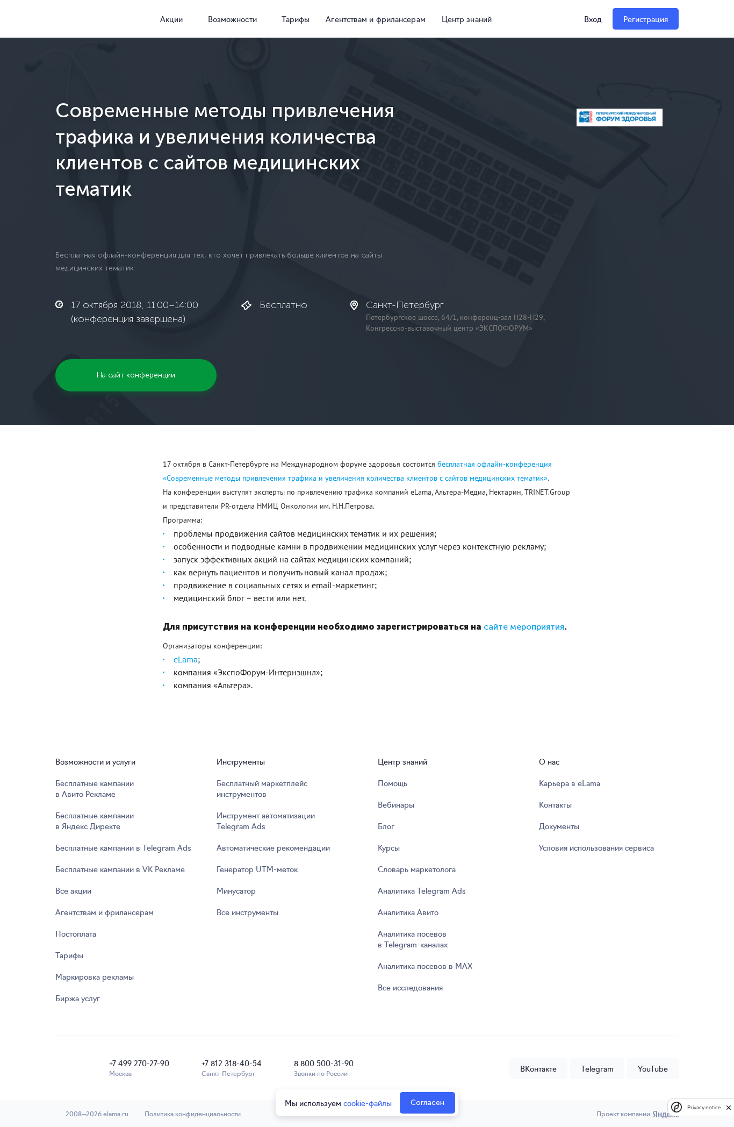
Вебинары (396, 804)
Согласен (427, 1102)
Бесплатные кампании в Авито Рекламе (94, 788)
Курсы (389, 847)
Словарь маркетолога (417, 869)
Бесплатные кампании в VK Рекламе (120, 869)
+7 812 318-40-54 (232, 1063)
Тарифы (296, 18)
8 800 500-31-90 (324, 1063)
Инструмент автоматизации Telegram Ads (266, 820)
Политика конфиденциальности (193, 1113)
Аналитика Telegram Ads (422, 890)
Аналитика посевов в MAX (425, 965)
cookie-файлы (367, 1102)
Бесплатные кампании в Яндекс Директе (94, 820)
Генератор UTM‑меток (257, 869)
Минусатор (236, 890)
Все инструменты (247, 912)
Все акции (73, 890)
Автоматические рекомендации (273, 847)
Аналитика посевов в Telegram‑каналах (413, 939)
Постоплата (75, 933)
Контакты (555, 804)
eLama (186, 659)
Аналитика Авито (408, 912)
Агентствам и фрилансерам (375, 18)
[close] (728, 1107)
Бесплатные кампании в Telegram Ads (123, 847)
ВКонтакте (538, 1068)
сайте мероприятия (524, 627)
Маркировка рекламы (94, 976)
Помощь (392, 783)
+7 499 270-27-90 (139, 1063)
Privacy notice (704, 1107)
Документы (559, 826)
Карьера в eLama (569, 783)
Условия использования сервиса (596, 847)
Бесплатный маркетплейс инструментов (262, 788)
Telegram (597, 1068)
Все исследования (410, 987)
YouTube (653, 1068)
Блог (386, 826)
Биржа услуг (77, 998)
